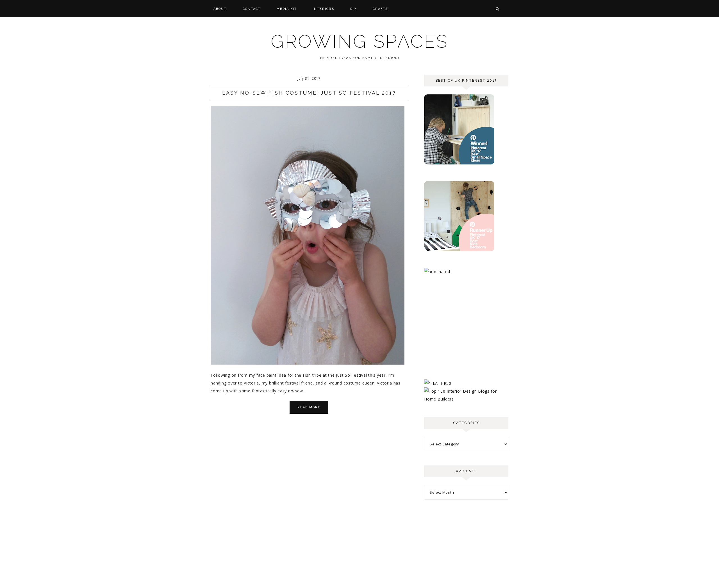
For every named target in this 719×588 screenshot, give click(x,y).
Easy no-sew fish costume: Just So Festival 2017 (309, 93)
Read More (308, 407)
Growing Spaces (359, 41)
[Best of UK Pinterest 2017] (459, 163)
